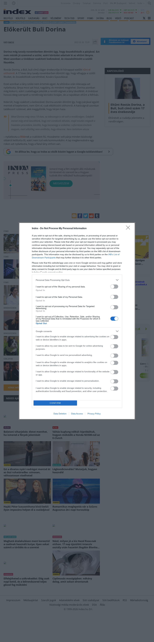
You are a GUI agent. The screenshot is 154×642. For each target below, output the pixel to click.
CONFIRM (55, 403)
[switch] (114, 287)
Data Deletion (60, 413)
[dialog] (77, 321)
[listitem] (77, 280)
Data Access (77, 413)
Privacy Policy (94, 413)
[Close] (129, 228)
